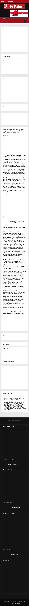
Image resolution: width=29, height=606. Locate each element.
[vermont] (14, 442)
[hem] (14, 89)
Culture (12, 315)
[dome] (14, 485)
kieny (19, 315)
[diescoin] (14, 39)
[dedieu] (14, 337)
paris (8, 316)
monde (4, 316)
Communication (6, 315)
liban (22, 315)
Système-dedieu (17, 603)
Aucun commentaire (13, 135)
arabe (16, 315)
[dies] (14, 66)
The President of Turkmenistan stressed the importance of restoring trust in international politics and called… (13, 321)
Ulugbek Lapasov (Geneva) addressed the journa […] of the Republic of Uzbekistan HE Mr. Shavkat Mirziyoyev (14, 325)
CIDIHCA (9, 393)
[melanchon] (14, 575)
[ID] (14, 531)
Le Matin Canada (14, 601)
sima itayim (12, 316)
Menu (3, 18)
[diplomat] (14, 119)
